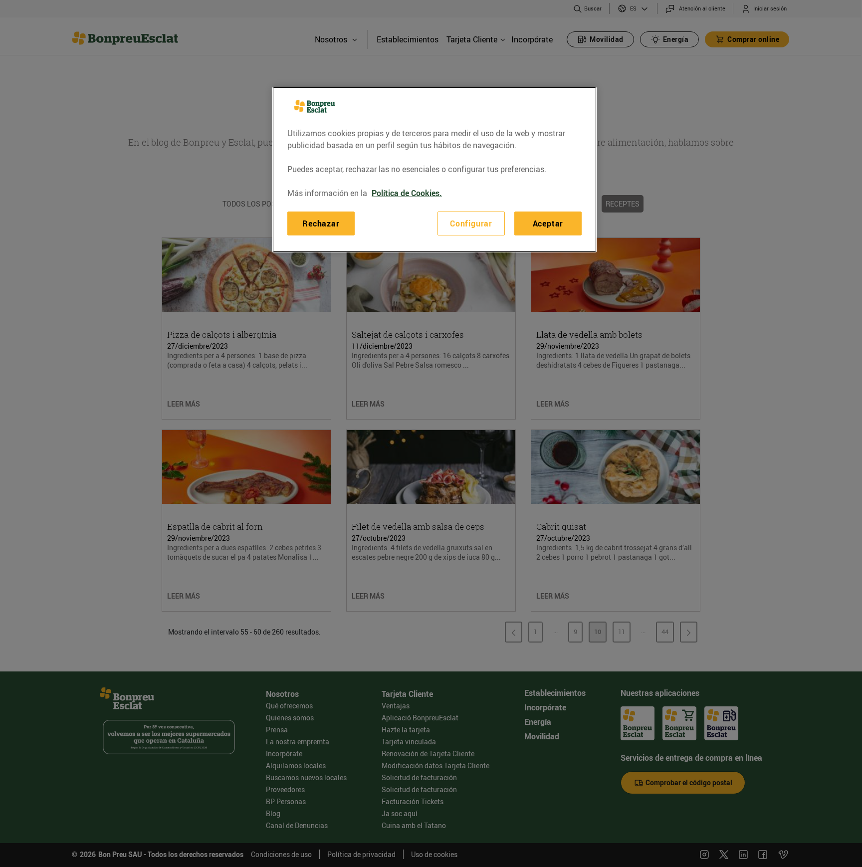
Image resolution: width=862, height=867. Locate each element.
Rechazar (320, 223)
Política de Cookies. (407, 193)
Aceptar (548, 223)
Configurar (471, 223)
